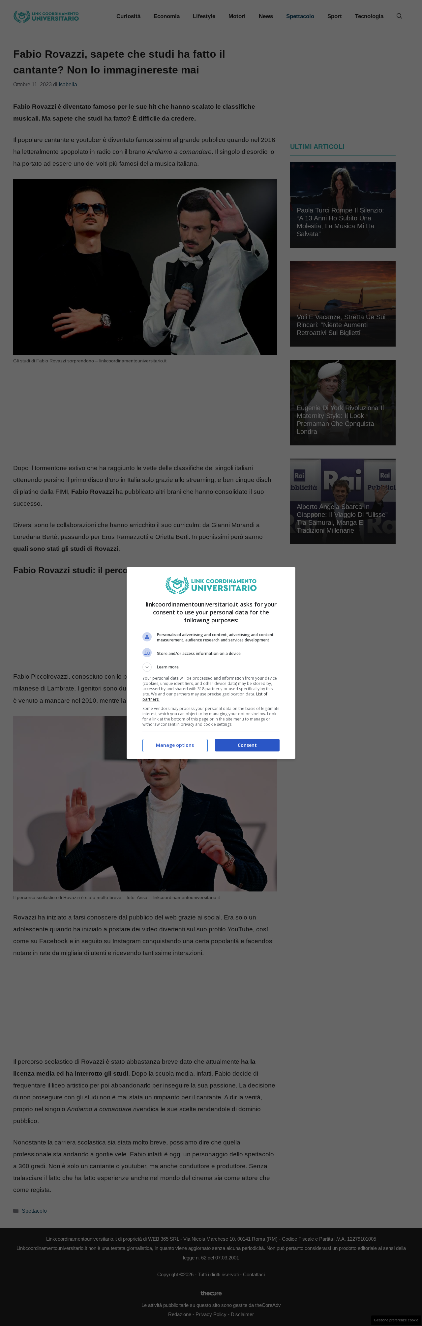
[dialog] (211, 663)
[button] (211, 667)
